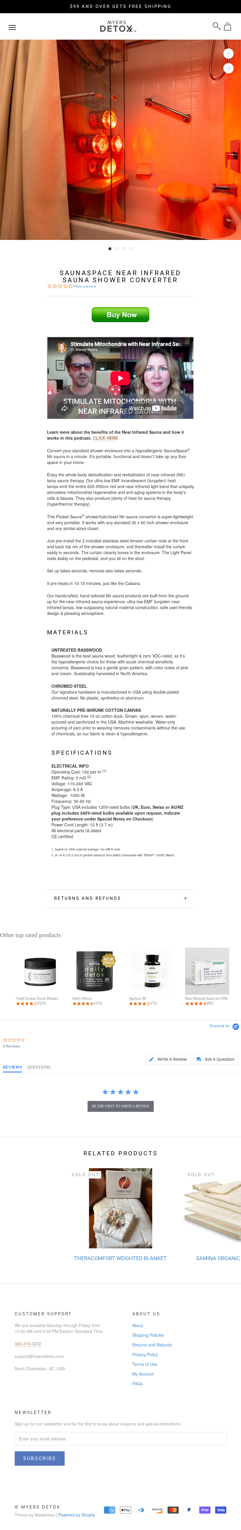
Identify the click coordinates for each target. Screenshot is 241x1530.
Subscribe (39, 1458)
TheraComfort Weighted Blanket (120, 1258)
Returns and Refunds (87, 898)
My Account (143, 1374)
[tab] (168, 1060)
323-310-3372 (28, 1343)
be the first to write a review (120, 1106)
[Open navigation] (12, 26)
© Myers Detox (37, 1507)
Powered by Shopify (76, 1515)
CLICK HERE (105, 438)
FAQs (137, 1383)
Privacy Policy (145, 1354)
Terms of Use (144, 1364)
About (137, 1325)
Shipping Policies (148, 1335)
